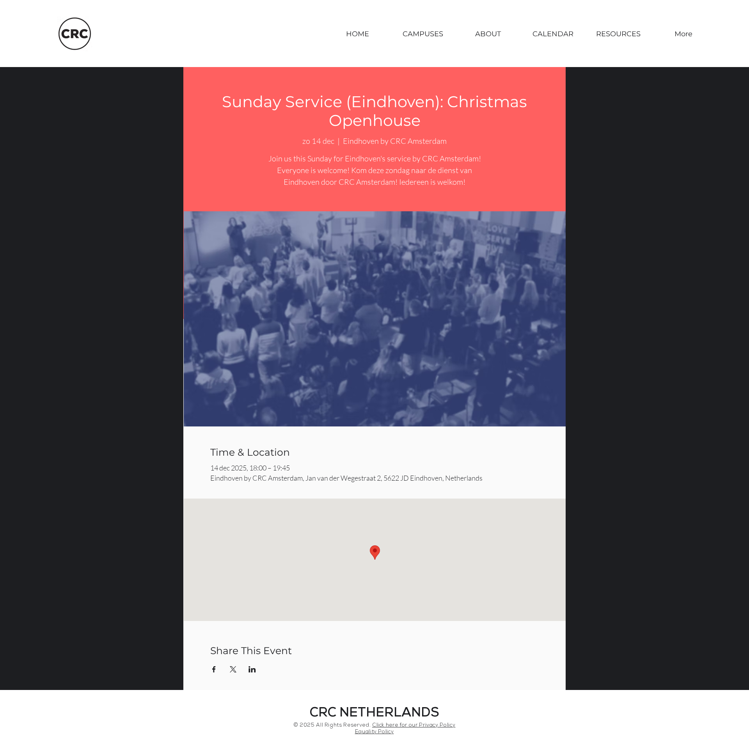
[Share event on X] (233, 669)
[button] (422, 34)
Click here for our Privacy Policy (413, 725)
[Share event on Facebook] (214, 669)
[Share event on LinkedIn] (252, 669)
